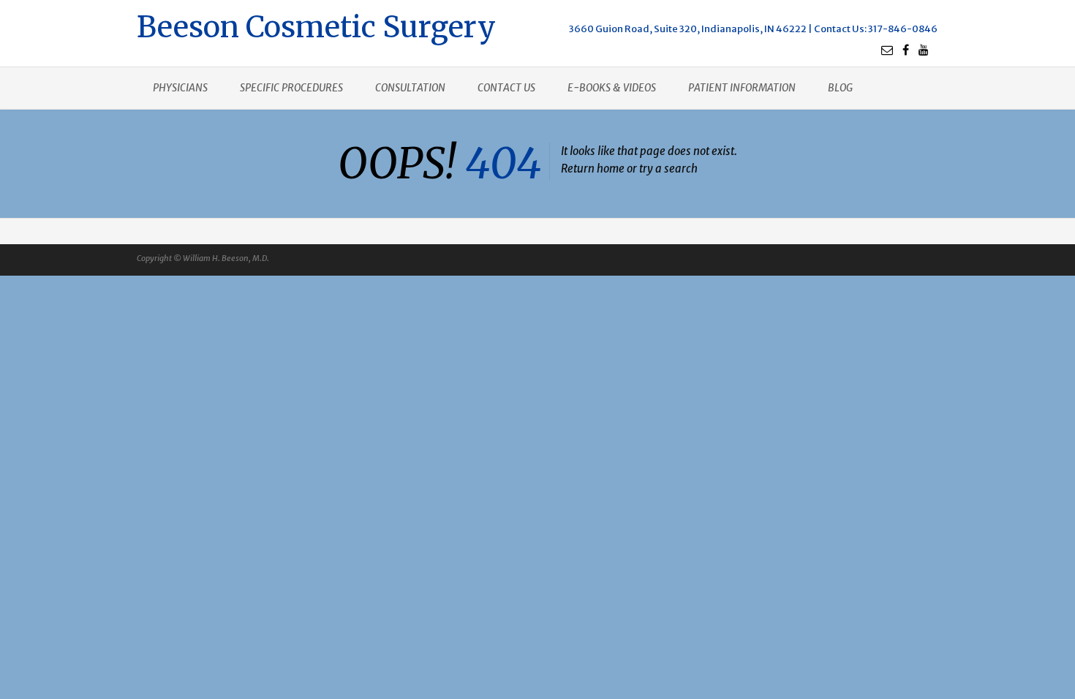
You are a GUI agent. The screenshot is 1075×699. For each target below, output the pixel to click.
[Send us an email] (887, 50)
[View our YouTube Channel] (924, 50)
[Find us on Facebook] (905, 50)
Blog (840, 87)
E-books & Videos (611, 87)
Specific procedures (291, 87)
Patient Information (742, 87)
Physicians (180, 87)
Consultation (410, 87)
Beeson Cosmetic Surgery (316, 25)
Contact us (506, 87)
